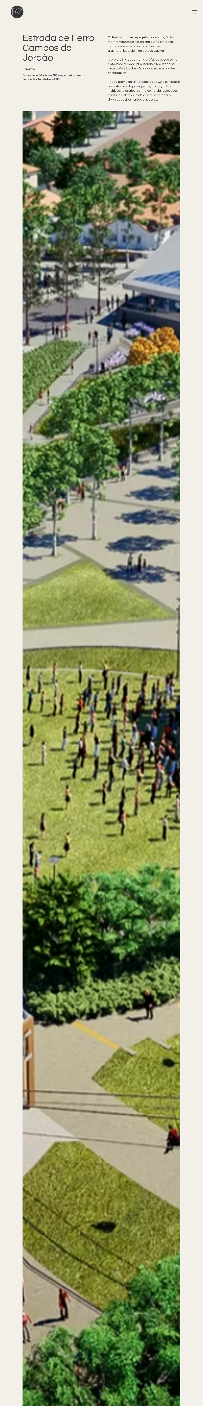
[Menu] (194, 12)
